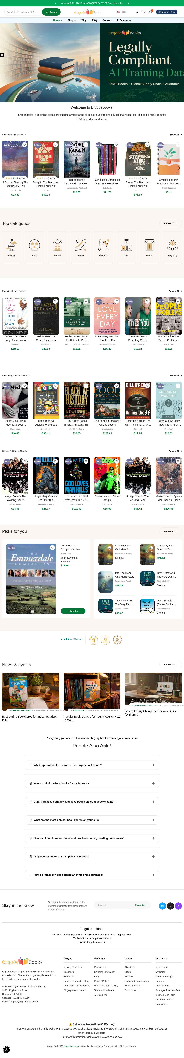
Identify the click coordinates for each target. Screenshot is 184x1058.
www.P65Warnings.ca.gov (107, 1037)
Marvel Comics (76, 504)
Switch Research (169, 188)
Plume (138, 190)
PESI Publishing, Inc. (107, 345)
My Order (160, 972)
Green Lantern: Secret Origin (107, 498)
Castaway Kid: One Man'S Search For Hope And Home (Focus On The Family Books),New (167, 547)
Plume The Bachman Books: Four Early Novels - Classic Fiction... (138, 184)
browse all (174, 135)
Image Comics (15, 504)
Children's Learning (21, 711)
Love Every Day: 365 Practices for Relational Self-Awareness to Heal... (107, 338)
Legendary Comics (46, 504)
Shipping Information (104, 972)
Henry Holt (138, 429)
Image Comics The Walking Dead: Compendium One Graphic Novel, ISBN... (15, 498)
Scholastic (107, 188)
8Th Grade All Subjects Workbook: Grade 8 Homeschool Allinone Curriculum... (46, 423)
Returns (160, 981)
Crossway (168, 429)
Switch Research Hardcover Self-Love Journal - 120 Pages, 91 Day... (169, 181)
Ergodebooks (15, 190)
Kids (126, 255)
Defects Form (162, 985)
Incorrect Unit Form (165, 995)
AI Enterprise (100, 995)
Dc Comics (107, 504)
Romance (103, 255)
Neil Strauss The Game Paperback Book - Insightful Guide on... (46, 338)
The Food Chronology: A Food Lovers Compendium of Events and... (107, 423)
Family (57, 255)
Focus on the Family (123, 554)
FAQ (96, 976)
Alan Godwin (169, 345)
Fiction (80, 255)
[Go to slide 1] (90, 97)
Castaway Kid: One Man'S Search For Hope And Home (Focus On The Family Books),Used (125, 547)
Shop (70, 20)
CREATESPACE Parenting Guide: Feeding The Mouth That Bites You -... (138, 338)
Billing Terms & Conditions (132, 988)
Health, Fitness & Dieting (76, 981)
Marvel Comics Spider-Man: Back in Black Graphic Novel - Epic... (169, 498)
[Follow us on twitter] (170, 906)
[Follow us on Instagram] (178, 906)
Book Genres (79, 711)
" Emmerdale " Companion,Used (71, 547)
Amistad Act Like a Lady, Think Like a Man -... (15, 338)
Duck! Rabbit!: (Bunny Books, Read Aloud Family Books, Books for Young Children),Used (167, 602)
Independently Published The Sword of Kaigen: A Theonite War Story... (76, 181)
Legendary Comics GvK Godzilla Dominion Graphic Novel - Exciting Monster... (46, 498)
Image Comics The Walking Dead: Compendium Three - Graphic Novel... (138, 498)
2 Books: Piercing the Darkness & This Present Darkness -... (15, 184)
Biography (172, 255)
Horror (34, 255)
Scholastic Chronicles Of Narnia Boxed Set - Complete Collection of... (107, 181)
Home (56, 20)
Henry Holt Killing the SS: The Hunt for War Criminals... (138, 423)
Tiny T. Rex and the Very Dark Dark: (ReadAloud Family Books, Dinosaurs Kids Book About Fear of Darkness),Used (167, 575)
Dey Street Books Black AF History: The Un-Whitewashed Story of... (76, 423)
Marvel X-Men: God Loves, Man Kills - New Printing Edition (77, 498)
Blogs (128, 972)
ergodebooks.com (72, 1046)
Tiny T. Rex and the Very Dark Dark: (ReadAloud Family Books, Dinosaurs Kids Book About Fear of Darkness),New (125, 602)
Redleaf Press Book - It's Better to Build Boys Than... (76, 338)
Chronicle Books (163, 581)
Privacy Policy (101, 981)
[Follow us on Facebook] (162, 906)
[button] (11, 178)
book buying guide (143, 705)
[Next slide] (179, 168)
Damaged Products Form (168, 990)
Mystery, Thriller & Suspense (73, 969)
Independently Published (77, 188)
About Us (129, 967)
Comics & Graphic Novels (77, 985)
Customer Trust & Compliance (164, 1001)
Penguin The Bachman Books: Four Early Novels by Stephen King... (46, 184)
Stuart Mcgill (15, 429)
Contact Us (100, 967)
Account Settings (164, 976)
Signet (46, 190)
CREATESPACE (138, 345)
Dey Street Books (76, 429)
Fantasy (11, 255)
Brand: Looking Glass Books (76, 345)
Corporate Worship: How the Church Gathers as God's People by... (168, 423)
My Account (161, 967)
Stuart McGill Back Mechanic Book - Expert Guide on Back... (15, 423)
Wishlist (129, 976)
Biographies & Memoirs (75, 990)
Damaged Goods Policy (137, 981)
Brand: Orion (66, 554)
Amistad (15, 345)
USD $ (124, 12)
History (149, 255)
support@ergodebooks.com (92, 942)
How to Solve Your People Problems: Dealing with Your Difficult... (169, 338)
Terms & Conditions (104, 990)
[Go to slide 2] (93, 97)
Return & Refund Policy (106, 985)
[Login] (137, 12)
